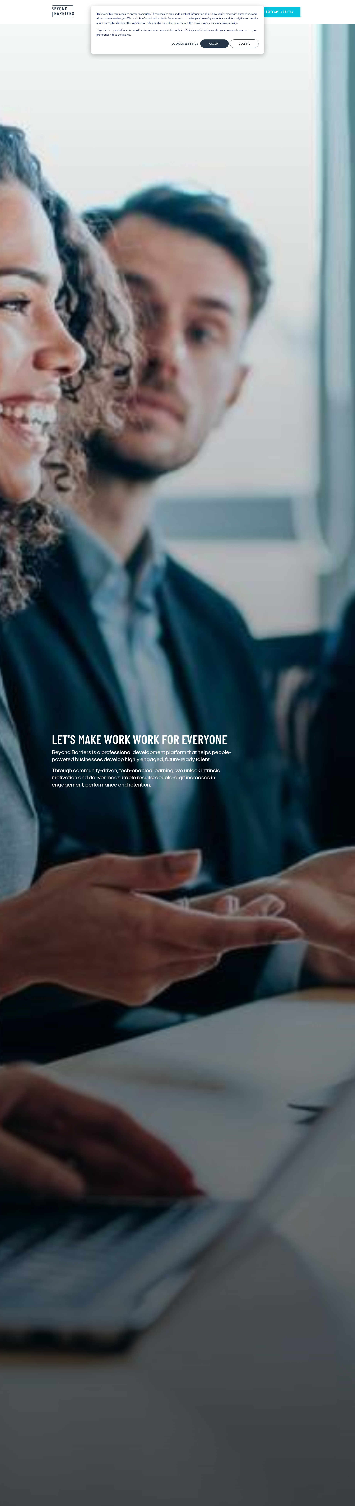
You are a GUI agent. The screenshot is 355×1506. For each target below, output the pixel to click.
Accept (214, 43)
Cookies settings (184, 43)
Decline (244, 43)
